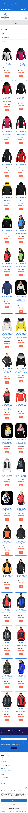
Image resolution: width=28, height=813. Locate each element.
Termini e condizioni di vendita (20, 811)
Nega (14, 804)
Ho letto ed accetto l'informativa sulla (11, 744)
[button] (26, 788)
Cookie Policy (4, 811)
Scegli (7, 75)
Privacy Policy (11, 811)
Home (12, 23)
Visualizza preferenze (14, 808)
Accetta (14, 800)
